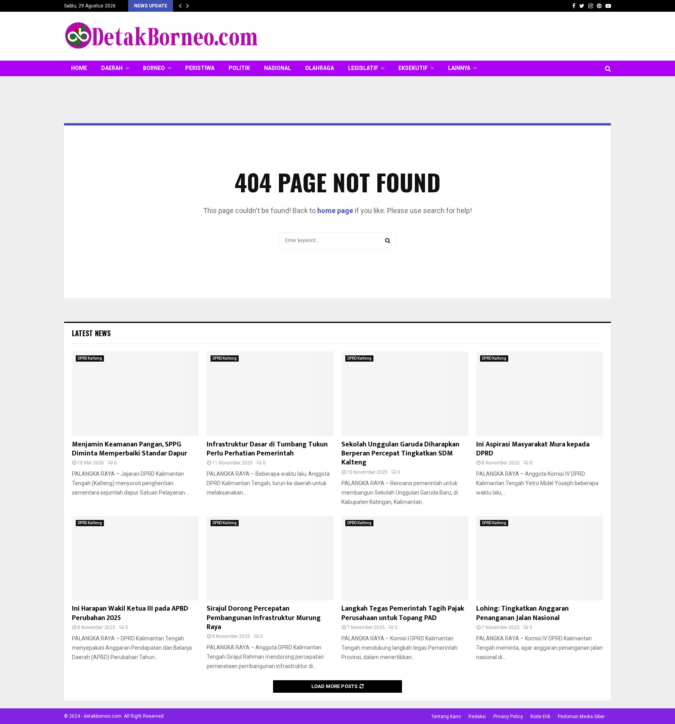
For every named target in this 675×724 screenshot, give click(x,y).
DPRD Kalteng (90, 358)
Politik (239, 68)
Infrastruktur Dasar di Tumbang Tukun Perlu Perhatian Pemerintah (267, 449)
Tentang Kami (446, 716)
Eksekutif (413, 68)
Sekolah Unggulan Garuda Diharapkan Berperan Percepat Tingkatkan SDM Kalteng (400, 454)
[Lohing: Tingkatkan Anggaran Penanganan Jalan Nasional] (539, 558)
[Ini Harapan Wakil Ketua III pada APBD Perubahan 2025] (135, 558)
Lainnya (459, 68)
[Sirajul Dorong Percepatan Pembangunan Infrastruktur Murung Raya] (270, 558)
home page (335, 210)
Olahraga (319, 68)
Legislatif (363, 68)
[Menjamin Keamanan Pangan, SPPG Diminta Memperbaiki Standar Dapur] (135, 393)
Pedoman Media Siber (581, 716)
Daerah (112, 68)
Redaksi (477, 716)
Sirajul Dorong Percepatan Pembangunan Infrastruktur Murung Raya (264, 618)
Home (79, 68)
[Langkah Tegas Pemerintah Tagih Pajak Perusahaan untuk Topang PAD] (404, 558)
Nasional (277, 68)
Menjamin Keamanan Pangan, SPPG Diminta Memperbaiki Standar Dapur (129, 449)
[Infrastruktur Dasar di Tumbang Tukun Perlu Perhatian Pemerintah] (270, 393)
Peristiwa (199, 68)
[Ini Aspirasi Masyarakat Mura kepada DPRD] (539, 393)
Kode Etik (540, 716)
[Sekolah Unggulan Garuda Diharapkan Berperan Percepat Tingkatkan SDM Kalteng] (404, 393)
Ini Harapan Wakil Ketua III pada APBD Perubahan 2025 (130, 613)
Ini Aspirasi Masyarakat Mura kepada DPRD (532, 449)
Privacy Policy (508, 716)
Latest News (91, 333)
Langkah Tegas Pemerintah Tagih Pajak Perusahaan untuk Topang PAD (402, 613)
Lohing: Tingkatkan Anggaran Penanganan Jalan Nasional (522, 613)
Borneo (154, 68)
